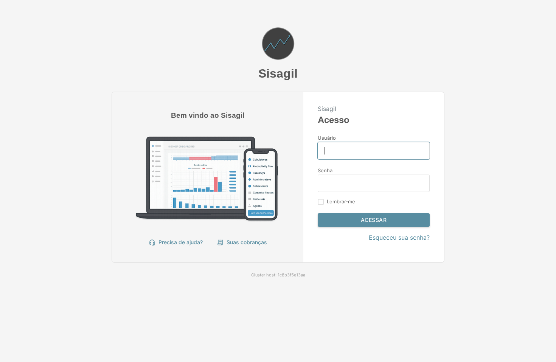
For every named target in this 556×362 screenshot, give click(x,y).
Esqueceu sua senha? (399, 237)
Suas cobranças (242, 242)
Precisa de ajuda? (176, 242)
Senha (325, 170)
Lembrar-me (341, 201)
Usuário (327, 138)
